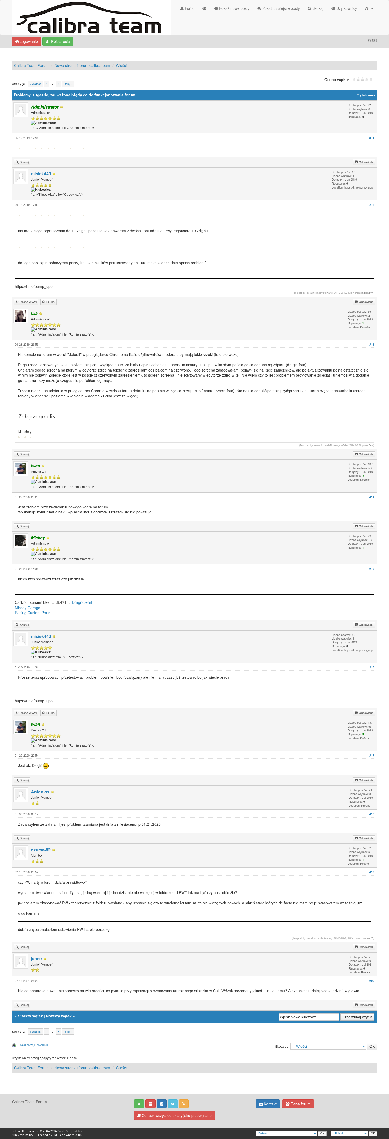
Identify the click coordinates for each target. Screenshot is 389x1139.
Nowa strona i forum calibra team (82, 65)
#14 (371, 497)
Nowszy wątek (59, 1016)
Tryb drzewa (366, 95)
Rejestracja (60, 41)
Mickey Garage (27, 607)
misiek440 (41, 174)
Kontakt (270, 1103)
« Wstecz (35, 84)
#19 (371, 872)
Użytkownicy (346, 8)
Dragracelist (82, 602)
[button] (369, 8)
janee (36, 958)
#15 (371, 569)
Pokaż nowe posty (234, 8)
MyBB (33, 1135)
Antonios (40, 792)
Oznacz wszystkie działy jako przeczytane (176, 1115)
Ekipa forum (300, 1103)
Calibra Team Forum (31, 65)
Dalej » (68, 84)
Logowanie (28, 41)
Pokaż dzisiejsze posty (280, 8)
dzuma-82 (41, 850)
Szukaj (317, 8)
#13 (371, 344)
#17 (371, 755)
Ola (371, 445)
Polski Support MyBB (71, 1131)
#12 (371, 205)
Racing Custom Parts (32, 612)
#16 (371, 667)
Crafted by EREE (48, 1135)
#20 (371, 981)
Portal (189, 8)
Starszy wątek (30, 1016)
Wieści (121, 65)
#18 (371, 814)
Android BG (74, 1135)
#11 (371, 138)
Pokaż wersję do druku (33, 1045)
